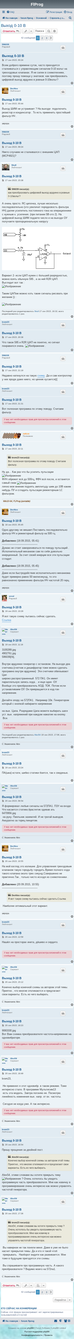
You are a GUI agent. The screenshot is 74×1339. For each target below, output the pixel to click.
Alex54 (13, 629)
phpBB (30, 1328)
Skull (13, 165)
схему (41, 375)
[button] (51, 38)
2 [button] (42, 38)
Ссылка (6, 620)
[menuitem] (10, 12)
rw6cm (26, 434)
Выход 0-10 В (13, 25)
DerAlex (14, 88)
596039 (5, 44)
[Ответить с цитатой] (63, 47)
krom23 (5, 322)
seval (11, 596)
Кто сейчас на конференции (19, 1308)
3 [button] (46, 38)
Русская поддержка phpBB (37, 1331)
